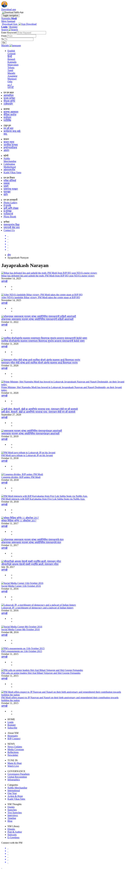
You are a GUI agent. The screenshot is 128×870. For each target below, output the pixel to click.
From (4, 36)
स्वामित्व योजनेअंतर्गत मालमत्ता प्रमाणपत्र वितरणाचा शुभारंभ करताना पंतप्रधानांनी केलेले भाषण (43, 341)
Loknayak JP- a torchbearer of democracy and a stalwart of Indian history (37, 607)
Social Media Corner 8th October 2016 (20, 629)
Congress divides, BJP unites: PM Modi (20, 477)
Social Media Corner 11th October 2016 (21, 586)
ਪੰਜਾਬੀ (10, 87)
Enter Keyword (9, 32)
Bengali (11, 59)
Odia (9, 81)
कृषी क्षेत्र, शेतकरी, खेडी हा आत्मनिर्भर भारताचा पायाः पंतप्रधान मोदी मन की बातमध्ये (38, 412)
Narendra (9, 18)
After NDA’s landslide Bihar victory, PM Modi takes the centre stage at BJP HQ (40, 297)
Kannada (11, 62)
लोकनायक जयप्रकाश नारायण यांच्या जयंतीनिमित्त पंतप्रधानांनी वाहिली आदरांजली (37, 319)
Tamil (10, 70)
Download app (8, 9)
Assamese (12, 76)
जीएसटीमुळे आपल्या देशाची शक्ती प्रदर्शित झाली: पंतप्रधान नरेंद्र (30, 564)
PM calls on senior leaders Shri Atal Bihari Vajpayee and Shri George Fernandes (40, 673)
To (3, 39)
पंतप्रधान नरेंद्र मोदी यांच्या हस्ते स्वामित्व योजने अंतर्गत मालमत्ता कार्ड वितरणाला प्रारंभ (39, 362)
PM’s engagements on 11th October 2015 (21, 651)
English (11, 50)
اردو (9, 84)
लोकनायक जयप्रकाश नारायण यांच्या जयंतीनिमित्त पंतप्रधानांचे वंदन (31, 542)
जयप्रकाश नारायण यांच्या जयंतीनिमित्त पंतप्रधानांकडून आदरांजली (30, 433)
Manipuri (12, 78)
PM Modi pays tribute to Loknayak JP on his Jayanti (27, 455)
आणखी (4, 281)
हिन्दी (9, 56)
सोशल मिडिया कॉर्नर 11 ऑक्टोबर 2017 (18, 520)
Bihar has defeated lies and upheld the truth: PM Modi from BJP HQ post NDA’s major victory (48, 275)
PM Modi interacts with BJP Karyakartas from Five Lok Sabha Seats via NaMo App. (43, 499)
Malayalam (12, 64)
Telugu (10, 67)
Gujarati (11, 53)
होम (9, 255)
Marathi (11, 73)
